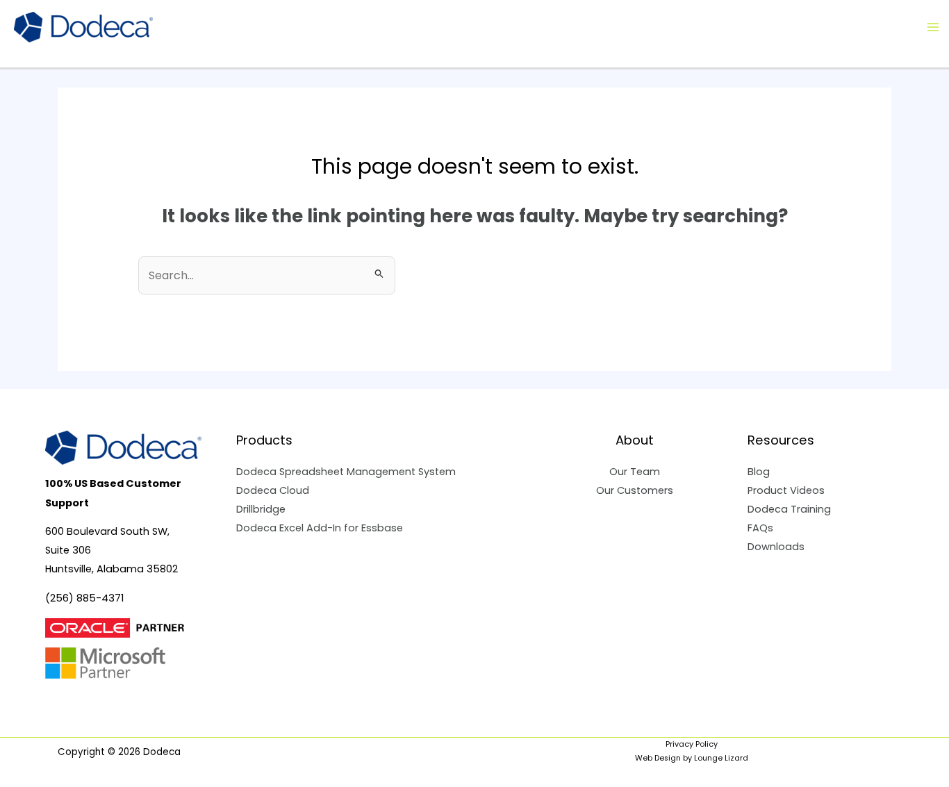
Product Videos (786, 490)
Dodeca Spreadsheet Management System (346, 472)
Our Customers (634, 490)
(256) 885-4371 (84, 598)
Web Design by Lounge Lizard (691, 758)
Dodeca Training (789, 509)
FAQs (760, 528)
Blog (759, 472)
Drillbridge (261, 509)
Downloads (776, 547)
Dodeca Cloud (272, 490)
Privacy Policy (692, 744)
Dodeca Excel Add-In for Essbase (319, 528)
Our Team (634, 472)
